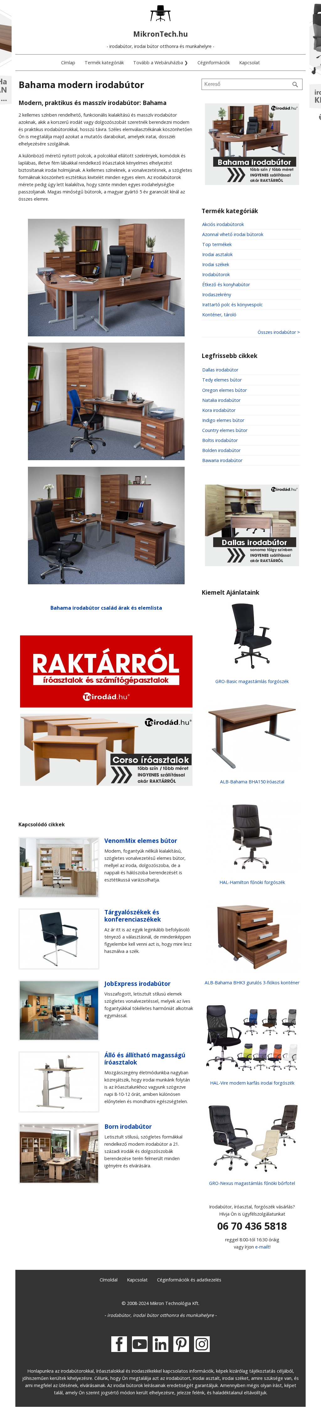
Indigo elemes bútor (223, 420)
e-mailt (262, 1247)
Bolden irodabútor (221, 450)
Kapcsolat (249, 63)
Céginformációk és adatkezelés (189, 1280)
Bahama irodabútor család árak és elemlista (106, 607)
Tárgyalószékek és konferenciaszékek (132, 915)
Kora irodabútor (218, 410)
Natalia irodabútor (221, 400)
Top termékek (217, 244)
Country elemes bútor (224, 430)
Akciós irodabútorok (223, 224)
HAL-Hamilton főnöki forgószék (252, 882)
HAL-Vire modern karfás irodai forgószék (252, 1083)
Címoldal (109, 1280)
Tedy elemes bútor (222, 380)
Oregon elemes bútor (224, 390)
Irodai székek (215, 264)
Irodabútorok (216, 274)
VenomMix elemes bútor (140, 840)
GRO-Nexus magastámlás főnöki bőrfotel (252, 1183)
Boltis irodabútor (220, 440)
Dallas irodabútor (220, 370)
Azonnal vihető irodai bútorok (232, 234)
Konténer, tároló (219, 315)
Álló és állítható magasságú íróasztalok (144, 1058)
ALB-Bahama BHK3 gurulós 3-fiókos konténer (252, 983)
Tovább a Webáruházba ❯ (160, 63)
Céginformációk (213, 63)
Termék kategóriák (104, 63)
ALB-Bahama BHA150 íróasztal (252, 782)
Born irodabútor (128, 1126)
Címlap (68, 63)
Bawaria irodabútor (222, 460)
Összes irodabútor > (279, 332)
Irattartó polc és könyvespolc (232, 305)
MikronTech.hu (160, 34)
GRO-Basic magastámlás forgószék (252, 681)
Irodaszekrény (216, 294)
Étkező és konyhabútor (226, 284)
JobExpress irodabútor (137, 983)
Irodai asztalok (217, 254)
